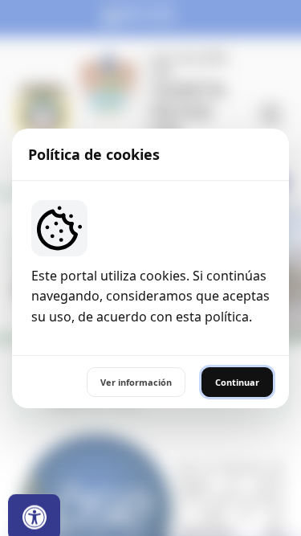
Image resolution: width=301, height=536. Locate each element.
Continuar (237, 382)
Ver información (136, 382)
